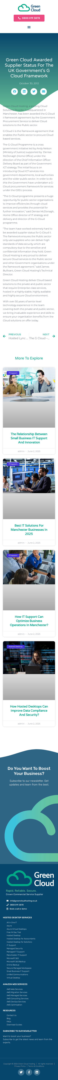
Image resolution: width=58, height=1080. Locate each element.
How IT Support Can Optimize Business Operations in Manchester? (29, 621)
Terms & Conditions (36, 1066)
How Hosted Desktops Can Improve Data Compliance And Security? (29, 711)
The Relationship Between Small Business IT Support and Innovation (29, 438)
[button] (29, 27)
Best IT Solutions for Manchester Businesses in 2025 (29, 530)
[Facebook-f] (29, 1072)
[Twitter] (21, 1072)
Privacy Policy (20, 1066)
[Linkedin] (37, 1072)
